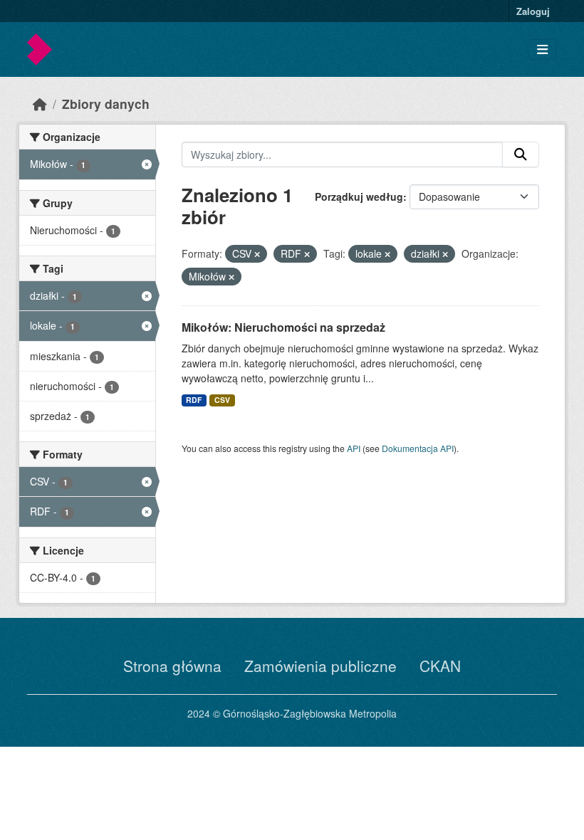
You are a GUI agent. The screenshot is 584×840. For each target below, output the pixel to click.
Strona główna (172, 665)
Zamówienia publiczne (320, 665)
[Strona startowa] (40, 103)
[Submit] (520, 154)
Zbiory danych (106, 103)
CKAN (440, 665)
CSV (222, 399)
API (353, 448)
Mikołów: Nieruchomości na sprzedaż (283, 327)
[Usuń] (257, 254)
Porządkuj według (359, 196)
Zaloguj (533, 11)
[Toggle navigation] (542, 49)
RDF (194, 399)
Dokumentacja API (418, 448)
